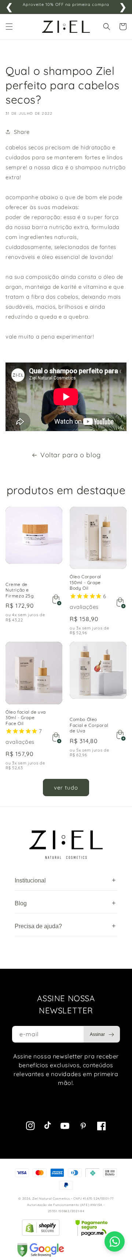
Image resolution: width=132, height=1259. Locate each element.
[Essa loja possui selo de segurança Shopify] (40, 1228)
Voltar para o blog (70, 455)
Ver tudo (66, 787)
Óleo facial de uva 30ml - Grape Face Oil (26, 717)
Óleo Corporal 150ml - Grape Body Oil (85, 582)
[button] (9, 26)
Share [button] (22, 131)
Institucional (65, 880)
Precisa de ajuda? (65, 926)
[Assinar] (102, 1034)
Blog (65, 903)
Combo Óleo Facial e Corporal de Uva (89, 725)
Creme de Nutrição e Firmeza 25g (20, 590)
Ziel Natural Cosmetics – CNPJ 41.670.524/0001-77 (73, 1198)
